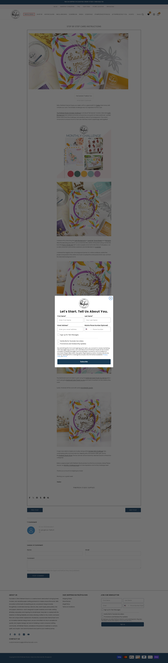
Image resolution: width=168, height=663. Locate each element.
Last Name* (89, 316)
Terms (65, 356)
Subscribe (84, 362)
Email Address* (62, 325)
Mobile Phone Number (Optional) (96, 325)
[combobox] (88, 329)
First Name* (61, 316)
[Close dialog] (110, 298)
